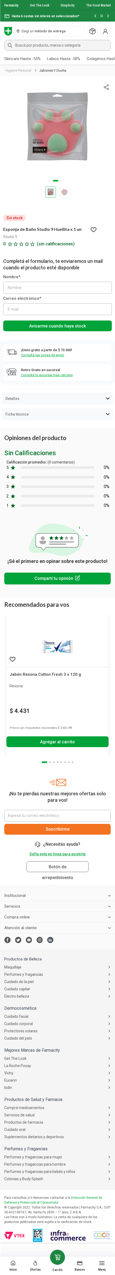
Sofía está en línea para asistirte (57, 854)
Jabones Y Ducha (52, 70)
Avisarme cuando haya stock (57, 326)
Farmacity (11, 5)
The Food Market (98, 5)
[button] (95, 16)
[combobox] (57, 45)
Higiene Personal (18, 70)
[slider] (57, 11)
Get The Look (39, 5)
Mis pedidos (92, 31)
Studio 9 (10, 237)
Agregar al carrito (57, 741)
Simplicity (67, 5)
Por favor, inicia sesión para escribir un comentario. (57, 578)
